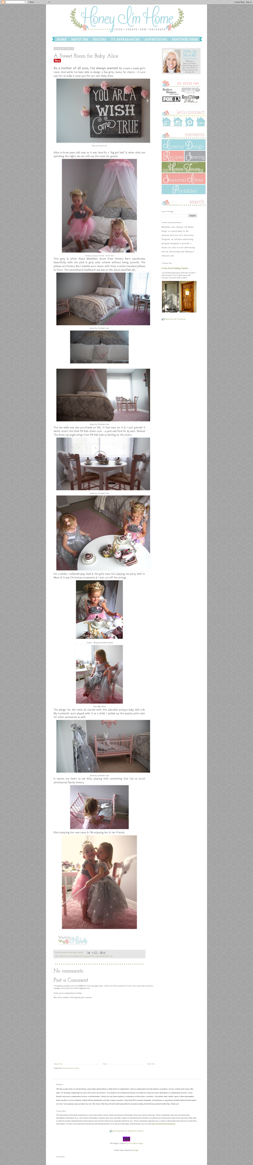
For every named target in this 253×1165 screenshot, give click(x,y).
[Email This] (93, 952)
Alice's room (63, 956)
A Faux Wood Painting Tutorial (175, 268)
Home (105, 1064)
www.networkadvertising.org (163, 1124)
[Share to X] (98, 952)
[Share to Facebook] (101, 952)
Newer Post (58, 1064)
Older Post (151, 1064)
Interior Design (73, 956)
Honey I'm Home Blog (69, 952)
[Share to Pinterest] (104, 952)
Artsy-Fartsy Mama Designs (133, 1143)
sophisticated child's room (104, 956)
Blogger (136, 1150)
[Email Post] (88, 952)
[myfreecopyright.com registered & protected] (126, 1131)
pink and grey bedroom (87, 956)
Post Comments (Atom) (71, 1068)
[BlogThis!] (95, 952)
